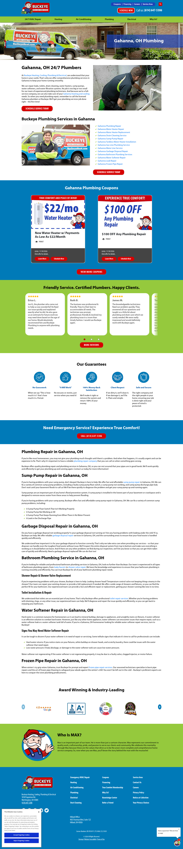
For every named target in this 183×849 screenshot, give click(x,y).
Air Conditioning (83, 19)
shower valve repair (77, 567)
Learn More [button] (42, 259)
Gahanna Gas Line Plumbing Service (114, 145)
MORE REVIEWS (91, 345)
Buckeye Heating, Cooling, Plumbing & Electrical (45, 75)
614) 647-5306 (27, 803)
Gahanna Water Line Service (110, 148)
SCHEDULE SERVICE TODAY (37, 108)
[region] (21, 828)
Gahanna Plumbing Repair (109, 126)
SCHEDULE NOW (126, 10)
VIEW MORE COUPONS (91, 272)
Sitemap (80, 839)
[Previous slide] (23, 707)
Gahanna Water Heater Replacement (114, 132)
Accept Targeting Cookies (21, 835)
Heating (58, 19)
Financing (127, 4)
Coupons (117, 4)
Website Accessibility (90, 839)
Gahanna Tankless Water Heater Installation (117, 142)
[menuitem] (118, 4)
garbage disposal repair (63, 536)
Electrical (132, 19)
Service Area (148, 4)
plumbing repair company (85, 461)
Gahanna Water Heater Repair (111, 129)
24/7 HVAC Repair (33, 19)
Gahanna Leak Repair (107, 161)
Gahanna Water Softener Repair (112, 158)
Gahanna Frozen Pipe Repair (110, 164)
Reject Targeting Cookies (21, 840)
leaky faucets (60, 567)
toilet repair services (119, 599)
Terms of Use (101, 839)
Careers (137, 4)
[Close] (38, 812)
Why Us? (153, 19)
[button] (84, 339)
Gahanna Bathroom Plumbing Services (115, 155)
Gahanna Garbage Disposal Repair (113, 151)
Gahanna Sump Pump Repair (110, 139)
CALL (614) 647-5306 (91, 436)
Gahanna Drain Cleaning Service (112, 136)
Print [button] (41, 242)
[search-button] (160, 4)
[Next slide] (159, 707)
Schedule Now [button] (59, 259)
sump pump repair (131, 482)
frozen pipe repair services (100, 667)
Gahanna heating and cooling (76, 94)
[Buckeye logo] (35, 7)
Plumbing (109, 19)
